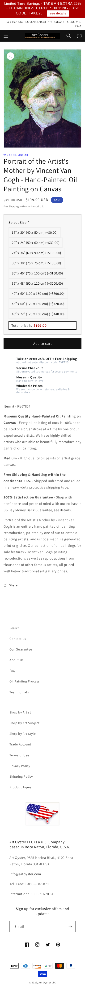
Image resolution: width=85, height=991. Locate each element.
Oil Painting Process (24, 681)
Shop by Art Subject (24, 723)
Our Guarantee (20, 649)
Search (14, 628)
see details (58, 13)
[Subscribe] (70, 926)
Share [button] (13, 585)
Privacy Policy (19, 766)
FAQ (12, 670)
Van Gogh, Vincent (16, 155)
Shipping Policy (21, 776)
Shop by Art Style (22, 733)
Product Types (20, 787)
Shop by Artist (20, 712)
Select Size (18, 222)
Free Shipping (11, 206)
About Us (16, 660)
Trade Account (20, 744)
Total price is (29, 325)
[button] (6, 36)
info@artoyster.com (25, 874)
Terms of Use (19, 755)
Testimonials (19, 692)
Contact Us (17, 639)
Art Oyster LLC (47, 982)
